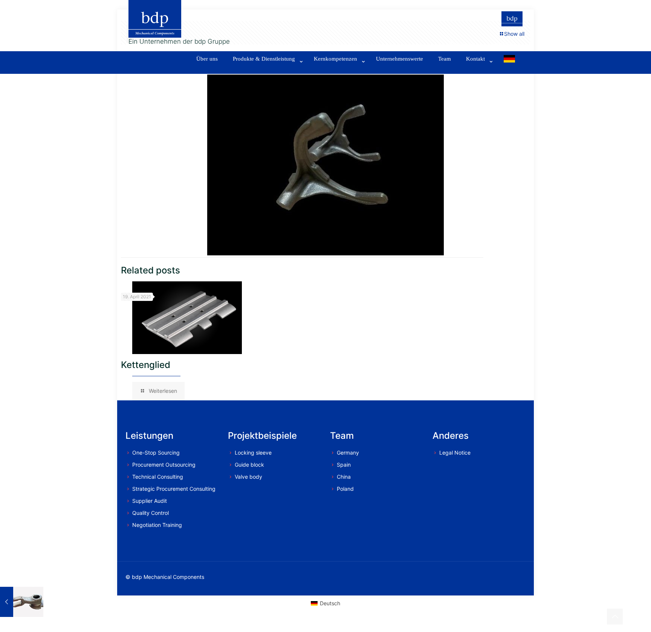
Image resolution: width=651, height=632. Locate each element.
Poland (345, 488)
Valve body (248, 476)
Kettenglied (145, 364)
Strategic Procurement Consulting (173, 488)
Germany (348, 452)
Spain (344, 464)
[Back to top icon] (615, 616)
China (344, 476)
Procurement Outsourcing (164, 464)
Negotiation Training (157, 525)
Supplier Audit (149, 501)
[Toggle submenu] (265, 70)
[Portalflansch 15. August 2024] (21, 602)
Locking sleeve (253, 452)
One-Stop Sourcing (156, 452)
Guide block (249, 464)
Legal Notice (455, 452)
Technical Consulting (157, 476)
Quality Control (150, 513)
